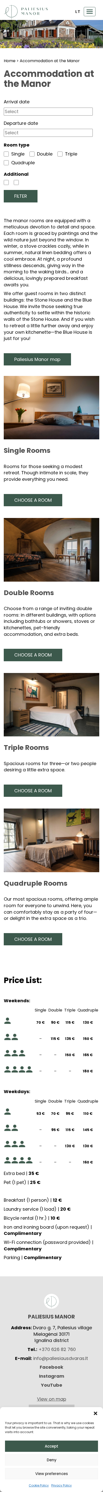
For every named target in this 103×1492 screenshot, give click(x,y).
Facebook (51, 1367)
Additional (16, 174)
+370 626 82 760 (57, 1349)
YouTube (51, 1385)
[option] (51, 34)
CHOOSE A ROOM (33, 500)
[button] (95, 1413)
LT (77, 12)
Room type (17, 145)
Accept (51, 1446)
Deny (51, 1460)
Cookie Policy (39, 1485)
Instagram (51, 1376)
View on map (51, 1399)
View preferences (51, 1473)
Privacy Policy (61, 1485)
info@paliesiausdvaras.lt (60, 1358)
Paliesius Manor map (37, 359)
